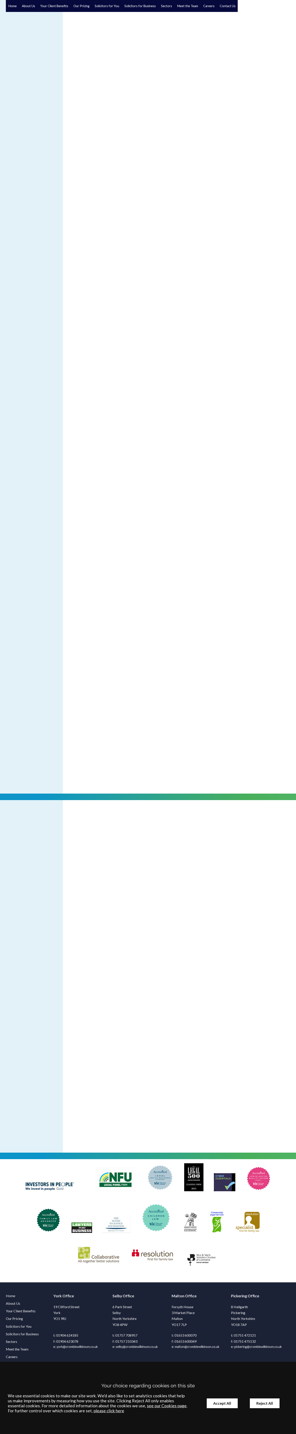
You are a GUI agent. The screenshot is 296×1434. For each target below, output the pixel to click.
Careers (209, 6)
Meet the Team (187, 6)
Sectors (166, 6)
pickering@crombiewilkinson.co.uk (258, 1347)
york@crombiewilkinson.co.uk (77, 1347)
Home (12, 6)
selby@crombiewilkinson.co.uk (137, 1347)
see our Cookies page (167, 1405)
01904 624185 (67, 1335)
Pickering (239, 1296)
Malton (178, 1296)
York (57, 1296)
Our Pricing (81, 6)
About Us (28, 6)
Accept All (222, 1403)
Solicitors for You (107, 6)
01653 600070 (185, 1335)
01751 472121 (245, 1335)
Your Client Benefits (54, 6)
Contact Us (228, 6)
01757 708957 (126, 1335)
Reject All (264, 1403)
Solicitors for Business (140, 6)
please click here (109, 1410)
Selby (117, 1296)
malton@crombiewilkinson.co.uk (197, 1347)
